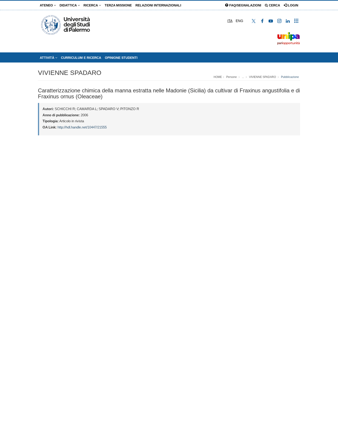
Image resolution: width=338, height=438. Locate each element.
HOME (218, 77)
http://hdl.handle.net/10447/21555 (82, 127)
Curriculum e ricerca (81, 58)
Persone (231, 77)
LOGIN (292, 5)
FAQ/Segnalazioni (244, 5)
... (243, 77)
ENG (239, 21)
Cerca (274, 5)
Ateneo (47, 5)
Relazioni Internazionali (158, 5)
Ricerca (91, 5)
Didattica (69, 5)
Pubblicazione (290, 77)
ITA (229, 21)
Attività (47, 58)
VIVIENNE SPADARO (69, 72)
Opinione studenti (121, 58)
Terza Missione (118, 5)
